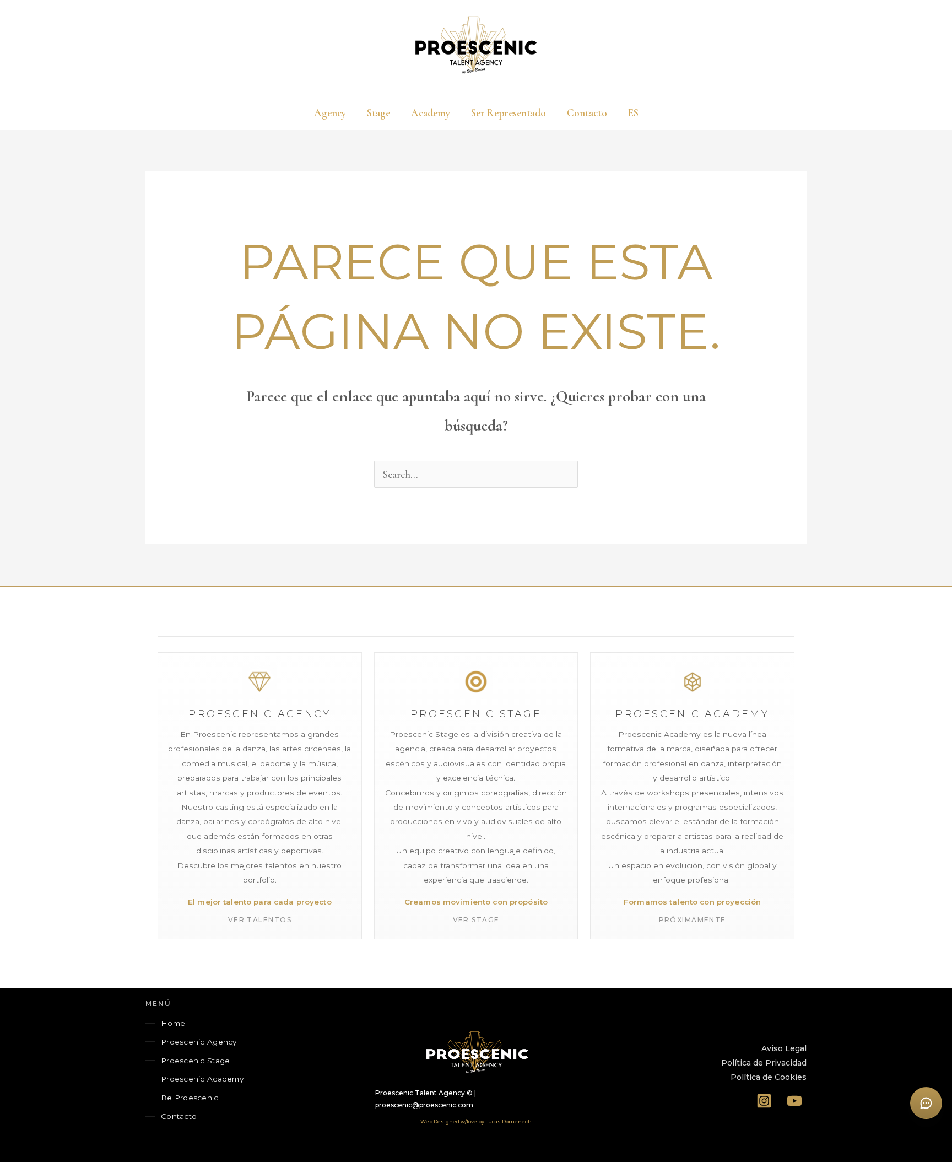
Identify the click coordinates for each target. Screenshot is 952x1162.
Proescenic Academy (202, 1078)
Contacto (179, 1116)
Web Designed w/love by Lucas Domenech (476, 1121)
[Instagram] (764, 1101)
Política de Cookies (769, 1077)
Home (173, 1023)
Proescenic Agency (199, 1041)
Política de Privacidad (764, 1063)
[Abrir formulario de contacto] (926, 1103)
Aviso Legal (784, 1048)
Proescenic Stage (195, 1060)
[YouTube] (795, 1101)
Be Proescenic (190, 1097)
